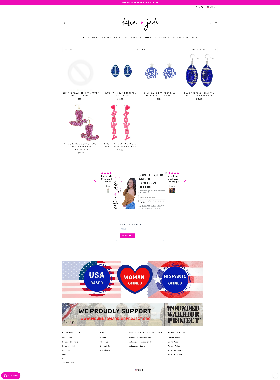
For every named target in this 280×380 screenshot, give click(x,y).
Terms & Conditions (176, 350)
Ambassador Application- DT (141, 342)
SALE (195, 37)
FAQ (64, 354)
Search (103, 338)
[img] (108, 173)
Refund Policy (174, 338)
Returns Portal (68, 346)
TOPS (134, 37)
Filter (70, 49)
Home (85, 37)
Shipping (66, 350)
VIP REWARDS (68, 363)
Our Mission (105, 350)
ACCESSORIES (180, 37)
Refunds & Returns (70, 342)
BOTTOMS (145, 37)
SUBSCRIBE (127, 236)
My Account (67, 338)
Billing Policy (173, 342)
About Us (104, 342)
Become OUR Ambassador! (140, 338)
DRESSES (106, 37)
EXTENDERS (121, 37)
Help (64, 358)
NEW (94, 37)
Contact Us (105, 346)
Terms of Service (175, 354)
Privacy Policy (174, 346)
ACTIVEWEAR (162, 37)
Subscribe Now (131, 224)
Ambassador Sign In (137, 346)
